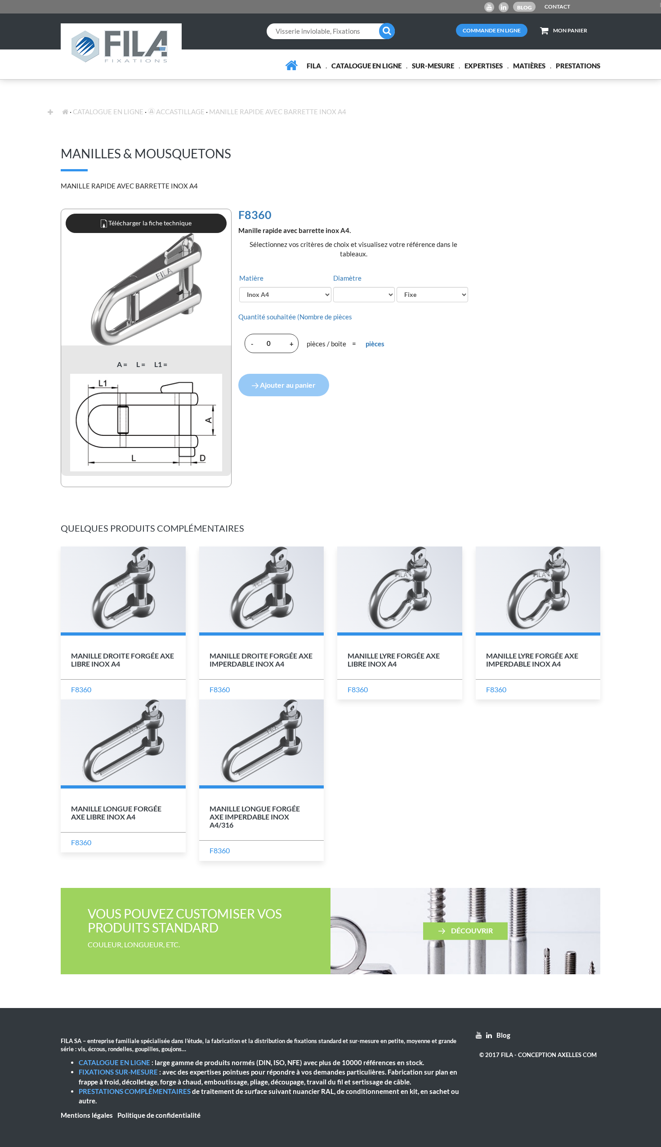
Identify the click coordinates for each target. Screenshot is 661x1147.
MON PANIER (570, 30)
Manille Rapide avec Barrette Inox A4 (277, 112)
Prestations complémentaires (135, 1091)
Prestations (578, 66)
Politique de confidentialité (159, 1115)
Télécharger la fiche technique (149, 223)
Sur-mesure (433, 66)
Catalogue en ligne (366, 66)
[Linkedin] (504, 7)
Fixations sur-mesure (118, 1072)
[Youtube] (489, 7)
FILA (314, 66)
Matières (529, 66)
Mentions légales (87, 1115)
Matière (251, 278)
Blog (524, 7)
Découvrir (471, 930)
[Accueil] (291, 65)
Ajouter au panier (287, 385)
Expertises (483, 66)
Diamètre (347, 278)
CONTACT (557, 6)
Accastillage (180, 112)
